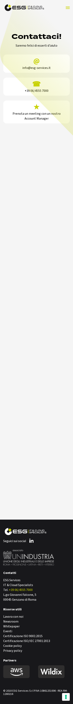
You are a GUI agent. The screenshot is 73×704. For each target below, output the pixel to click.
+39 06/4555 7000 (21, 590)
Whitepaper (11, 626)
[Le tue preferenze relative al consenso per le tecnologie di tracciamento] (66, 697)
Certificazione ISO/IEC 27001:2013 (26, 641)
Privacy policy (12, 650)
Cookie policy (12, 646)
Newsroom (10, 621)
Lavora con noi (13, 616)
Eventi (7, 631)
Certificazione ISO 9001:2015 (23, 636)
